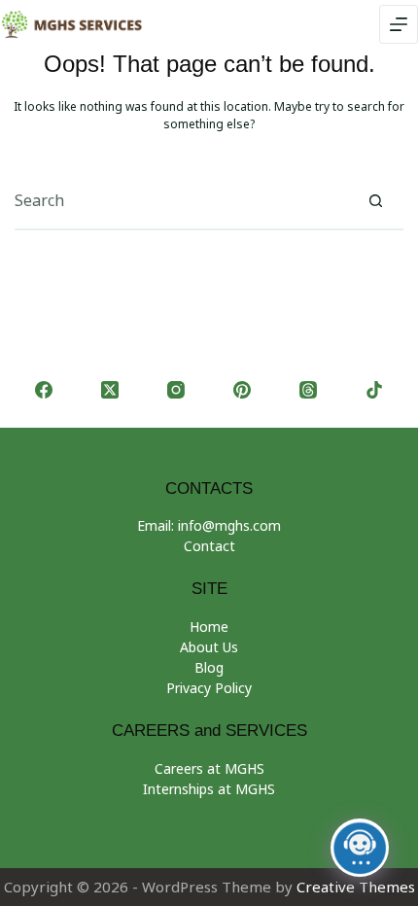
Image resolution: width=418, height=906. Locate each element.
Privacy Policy (209, 688)
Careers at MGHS (209, 768)
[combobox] (181, 200)
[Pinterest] (242, 390)
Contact (209, 546)
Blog (209, 667)
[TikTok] (374, 390)
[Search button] (375, 200)
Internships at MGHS (209, 789)
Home (209, 626)
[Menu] (398, 24)
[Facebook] (43, 390)
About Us (209, 647)
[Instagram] (176, 390)
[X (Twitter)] (110, 390)
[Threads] (308, 390)
